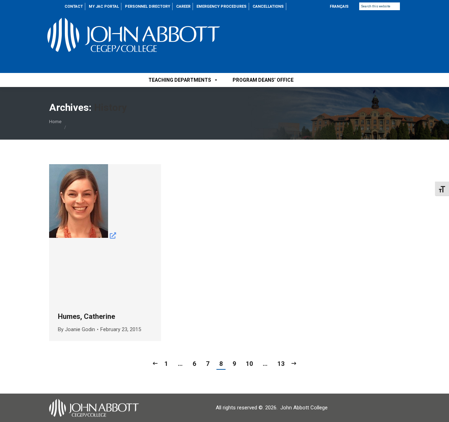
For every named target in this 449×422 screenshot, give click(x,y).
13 (280, 363)
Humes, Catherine (86, 316)
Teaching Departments (179, 80)
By (76, 329)
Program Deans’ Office (263, 80)
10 (249, 363)
